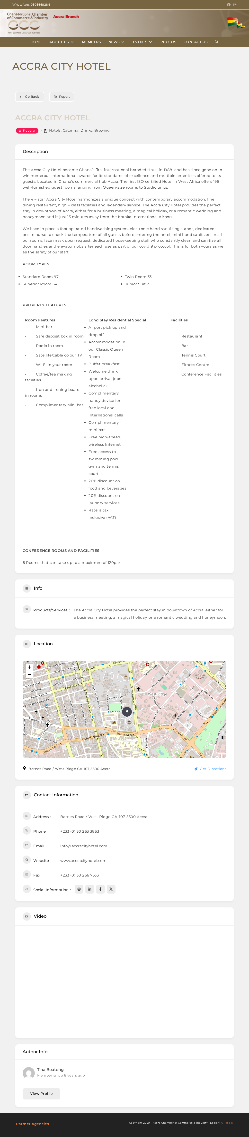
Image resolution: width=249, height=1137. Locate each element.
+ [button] (29, 667)
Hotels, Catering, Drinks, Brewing (79, 130)
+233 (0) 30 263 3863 (79, 831)
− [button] (29, 674)
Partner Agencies (32, 1124)
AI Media (227, 1122)
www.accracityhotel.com (83, 860)
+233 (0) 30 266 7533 (79, 875)
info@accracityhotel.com (83, 846)
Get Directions (213, 769)
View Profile (41, 1093)
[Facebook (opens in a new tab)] (229, 4)
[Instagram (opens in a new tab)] (234, 4)
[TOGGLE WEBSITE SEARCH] (216, 42)
